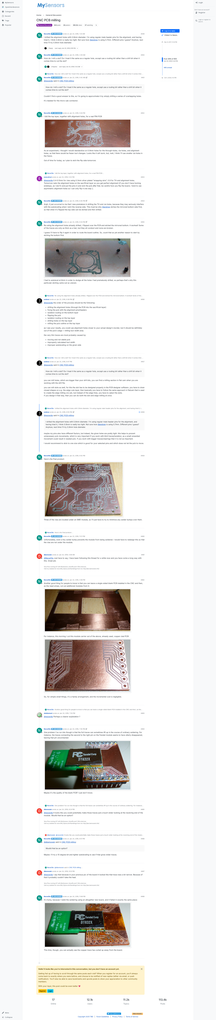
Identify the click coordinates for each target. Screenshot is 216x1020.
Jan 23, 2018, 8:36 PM (64, 299)
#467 (142, 871)
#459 (142, 456)
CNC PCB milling (67, 81)
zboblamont (48, 713)
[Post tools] (143, 48)
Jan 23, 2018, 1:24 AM (77, 34)
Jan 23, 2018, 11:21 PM (77, 536)
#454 (142, 201)
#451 (142, 77)
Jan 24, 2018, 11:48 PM (77, 896)
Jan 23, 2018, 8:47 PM (64, 362)
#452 (142, 113)
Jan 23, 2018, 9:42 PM (77, 456)
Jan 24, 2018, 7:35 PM (77, 729)
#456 (142, 299)
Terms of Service (132, 1017)
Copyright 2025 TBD (85, 1017)
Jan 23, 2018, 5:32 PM (66, 177)
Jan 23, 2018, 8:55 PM (64, 412)
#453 (142, 177)
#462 (142, 580)
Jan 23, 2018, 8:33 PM (77, 222)
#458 (142, 412)
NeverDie (47, 34)
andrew (46, 299)
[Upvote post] (134, 48)
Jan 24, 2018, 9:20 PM (67, 871)
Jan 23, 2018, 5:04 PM (77, 113)
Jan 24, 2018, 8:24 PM (67, 809)
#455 (142, 222)
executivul (48, 177)
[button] (11, 1013)
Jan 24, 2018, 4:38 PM (77, 580)
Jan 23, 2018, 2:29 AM (77, 55)
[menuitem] (205, 2)
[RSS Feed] (96, 25)
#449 (142, 34)
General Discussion (45, 25)
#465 (142, 809)
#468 (142, 896)
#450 (142, 55)
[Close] (141, 969)
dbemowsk (48, 555)
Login (50, 991)
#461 (142, 555)
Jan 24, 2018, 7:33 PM (67, 713)
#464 (142, 729)
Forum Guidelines (102, 1017)
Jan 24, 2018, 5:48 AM (67, 555)
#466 (142, 839)
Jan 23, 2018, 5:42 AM (77, 77)
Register (42, 991)
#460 (142, 536)
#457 (142, 362)
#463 (142, 713)
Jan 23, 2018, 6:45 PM (77, 201)
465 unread (168, 68)
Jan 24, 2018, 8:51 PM (77, 839)
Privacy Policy (117, 1017)
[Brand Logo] (50, 5)
